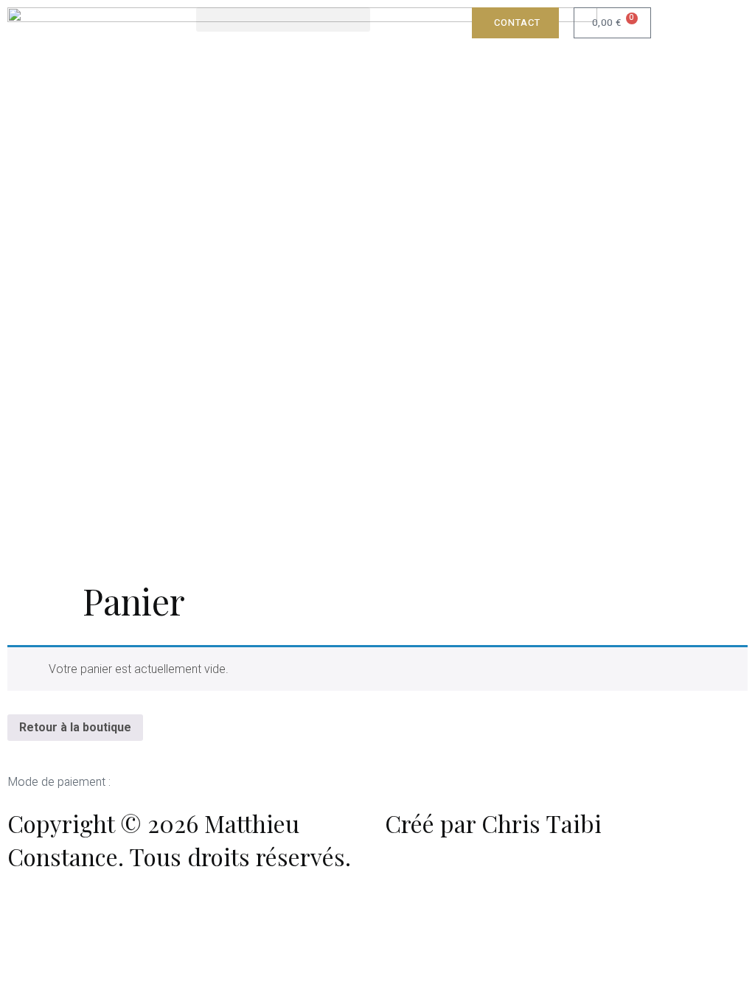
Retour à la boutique (75, 727)
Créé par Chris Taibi (493, 823)
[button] (283, 19)
